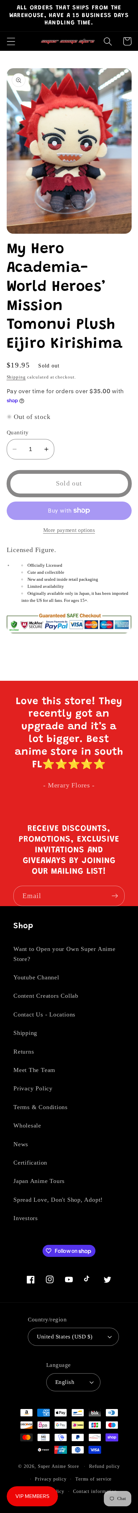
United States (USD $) (65, 1336)
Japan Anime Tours (39, 1181)
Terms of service (93, 1479)
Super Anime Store (58, 1466)
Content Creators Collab (45, 995)
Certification (30, 1162)
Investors (25, 1218)
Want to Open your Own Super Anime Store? (64, 954)
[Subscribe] (114, 896)
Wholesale (27, 1125)
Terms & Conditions (40, 1107)
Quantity (18, 432)
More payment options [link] (69, 530)
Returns (23, 1051)
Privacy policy (51, 1479)
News (20, 1144)
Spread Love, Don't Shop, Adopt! (58, 1199)
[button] (10, 41)
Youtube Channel (36, 977)
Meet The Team (34, 1070)
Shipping (16, 377)
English (65, 1382)
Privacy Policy (33, 1088)
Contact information (95, 1491)
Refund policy (104, 1466)
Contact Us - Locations (44, 1014)
